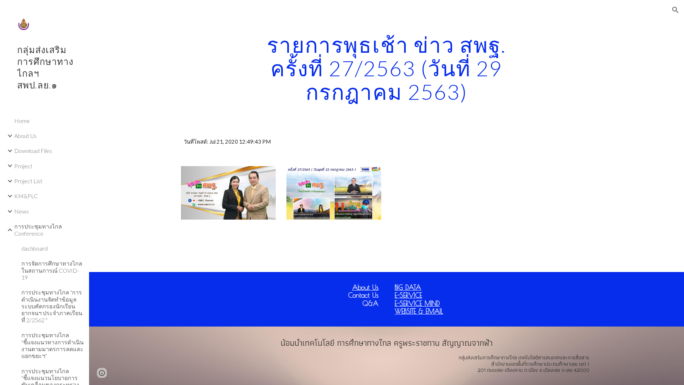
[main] (386, 68)
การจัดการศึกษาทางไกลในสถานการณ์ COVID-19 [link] (51, 270)
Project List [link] (28, 181)
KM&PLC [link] (26, 195)
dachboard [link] (34, 248)
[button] (675, 10)
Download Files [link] (33, 150)
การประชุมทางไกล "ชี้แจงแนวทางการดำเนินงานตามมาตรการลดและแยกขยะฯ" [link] (52, 345)
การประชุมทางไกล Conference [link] (38, 229)
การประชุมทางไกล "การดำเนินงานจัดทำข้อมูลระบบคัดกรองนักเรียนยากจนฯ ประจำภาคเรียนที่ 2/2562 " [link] (51, 306)
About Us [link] (25, 135)
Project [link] (23, 166)
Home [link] (22, 120)
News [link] (21, 211)
